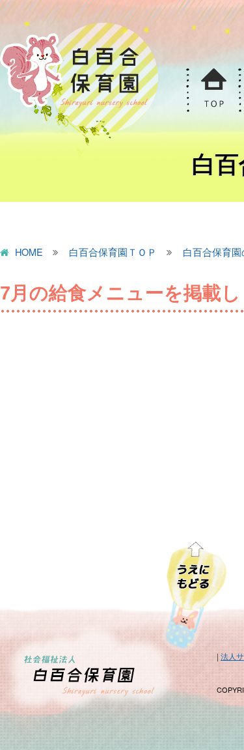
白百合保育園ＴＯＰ (113, 252)
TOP (213, 90)
